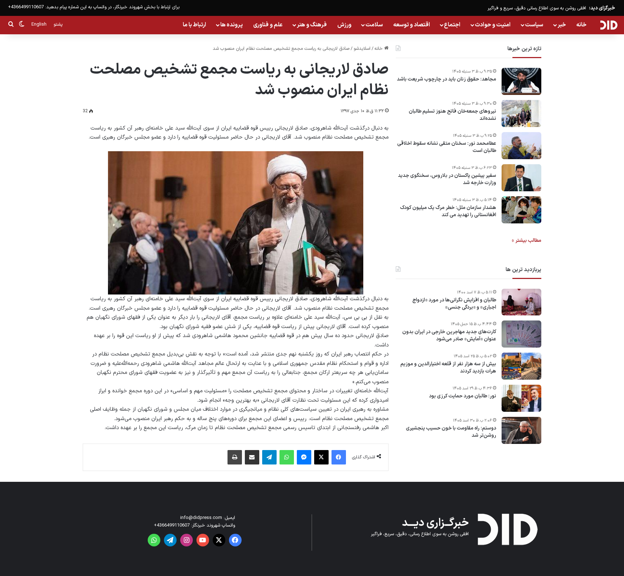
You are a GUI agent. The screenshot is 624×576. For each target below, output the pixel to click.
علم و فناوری (268, 25)
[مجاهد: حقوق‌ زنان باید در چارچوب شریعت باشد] (521, 81)
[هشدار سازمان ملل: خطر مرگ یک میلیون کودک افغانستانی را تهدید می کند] (521, 209)
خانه (581, 25)
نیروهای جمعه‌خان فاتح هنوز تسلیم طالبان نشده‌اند (452, 115)
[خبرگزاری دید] (609, 25)
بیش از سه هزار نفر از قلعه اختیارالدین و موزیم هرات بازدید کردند (448, 368)
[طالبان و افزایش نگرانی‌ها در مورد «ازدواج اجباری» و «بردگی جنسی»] (521, 302)
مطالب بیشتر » (526, 240)
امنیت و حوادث (493, 25)
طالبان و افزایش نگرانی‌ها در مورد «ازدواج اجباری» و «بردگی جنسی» (454, 304)
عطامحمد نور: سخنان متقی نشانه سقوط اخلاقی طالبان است (446, 147)
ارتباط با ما (194, 25)
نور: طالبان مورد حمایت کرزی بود (462, 396)
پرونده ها (231, 25)
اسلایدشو (362, 48)
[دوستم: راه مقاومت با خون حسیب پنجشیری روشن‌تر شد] (521, 430)
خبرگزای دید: (602, 8)
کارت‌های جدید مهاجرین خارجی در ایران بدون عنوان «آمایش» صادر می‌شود (449, 335)
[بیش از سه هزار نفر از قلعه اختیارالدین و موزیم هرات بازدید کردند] (521, 366)
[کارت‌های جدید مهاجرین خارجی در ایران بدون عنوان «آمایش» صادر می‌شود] (521, 334)
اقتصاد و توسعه (411, 25)
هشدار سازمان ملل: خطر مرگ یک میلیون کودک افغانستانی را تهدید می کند (448, 211)
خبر (562, 25)
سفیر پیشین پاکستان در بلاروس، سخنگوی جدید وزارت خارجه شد (447, 179)
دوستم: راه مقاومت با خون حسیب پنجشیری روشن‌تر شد (451, 432)
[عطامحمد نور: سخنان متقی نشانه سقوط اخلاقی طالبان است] (521, 145)
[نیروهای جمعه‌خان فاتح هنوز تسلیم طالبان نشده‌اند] (521, 113)
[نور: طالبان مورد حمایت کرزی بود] (521, 398)
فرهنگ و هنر (312, 25)
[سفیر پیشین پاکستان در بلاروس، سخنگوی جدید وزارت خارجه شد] (521, 177)
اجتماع (452, 25)
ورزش (344, 25)
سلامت (374, 25)
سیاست (534, 25)
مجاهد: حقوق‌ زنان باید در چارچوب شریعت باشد (446, 79)
